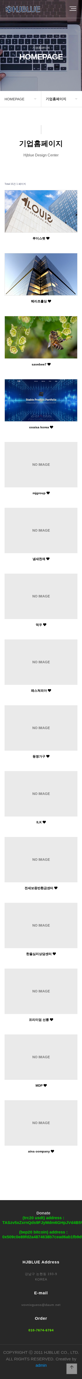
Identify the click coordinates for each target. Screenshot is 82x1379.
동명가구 (39, 756)
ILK (39, 822)
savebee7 (39, 364)
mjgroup (39, 493)
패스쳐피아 (39, 690)
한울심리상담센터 (39, 954)
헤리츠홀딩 (39, 301)
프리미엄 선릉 (39, 1019)
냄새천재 (39, 559)
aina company (39, 1151)
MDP (40, 1085)
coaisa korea (39, 427)
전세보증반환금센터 (39, 888)
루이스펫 (39, 238)
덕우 (39, 625)
